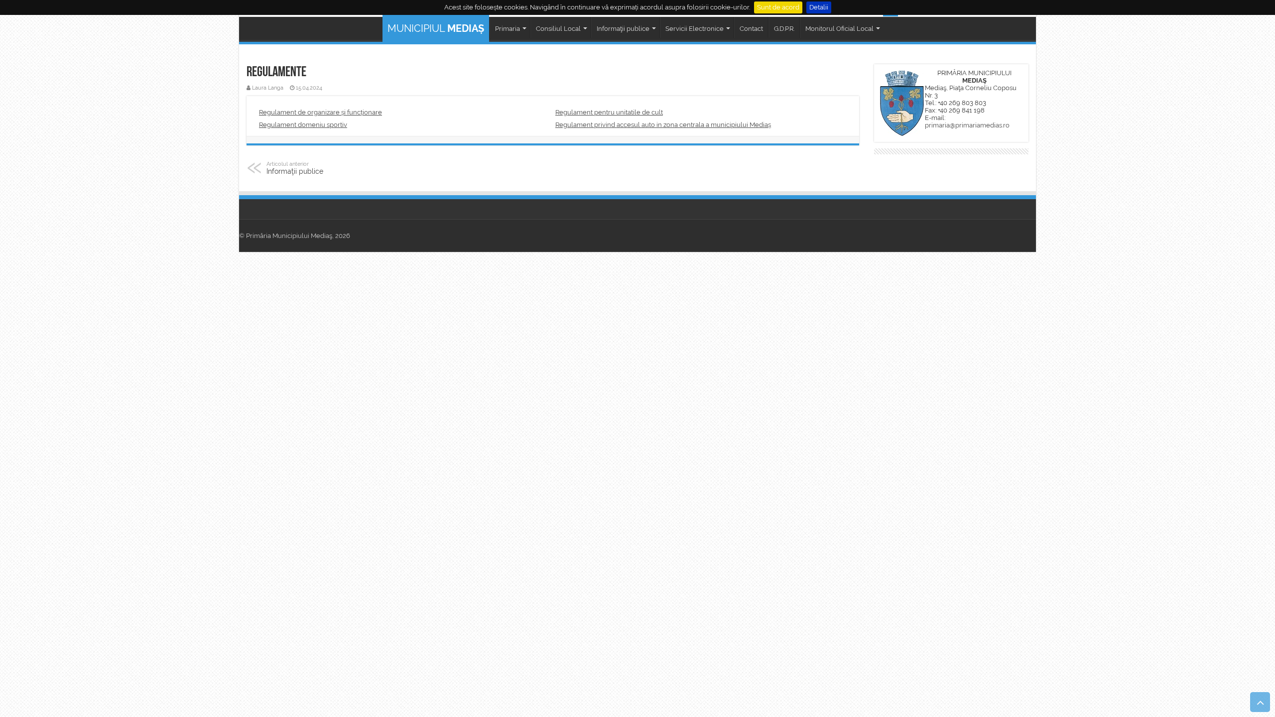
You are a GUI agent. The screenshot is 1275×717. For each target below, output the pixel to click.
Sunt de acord (778, 7)
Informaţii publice (294, 167)
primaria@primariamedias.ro (967, 125)
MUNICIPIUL (435, 28)
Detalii (818, 7)
